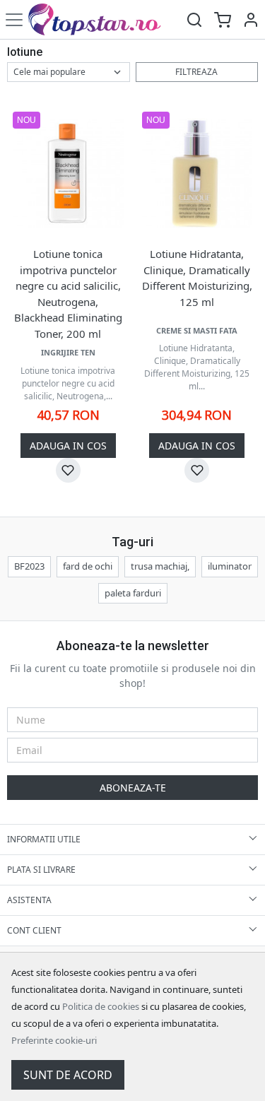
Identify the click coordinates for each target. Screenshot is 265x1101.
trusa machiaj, (160, 566)
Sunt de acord (67, 1075)
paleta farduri (133, 593)
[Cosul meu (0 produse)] (222, 19)
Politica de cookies (100, 1006)
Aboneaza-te (133, 787)
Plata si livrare (41, 870)
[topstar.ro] (104, 19)
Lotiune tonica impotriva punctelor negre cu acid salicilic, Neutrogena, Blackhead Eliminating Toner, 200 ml (68, 294)
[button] (251, 19)
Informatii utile (44, 839)
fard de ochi (87, 566)
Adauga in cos (68, 445)
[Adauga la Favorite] (68, 470)
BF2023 (29, 566)
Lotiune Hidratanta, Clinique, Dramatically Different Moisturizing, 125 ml (197, 278)
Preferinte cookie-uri (54, 1040)
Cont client (34, 930)
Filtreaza (196, 72)
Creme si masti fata (196, 330)
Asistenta (29, 900)
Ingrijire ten (68, 352)
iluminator (230, 566)
